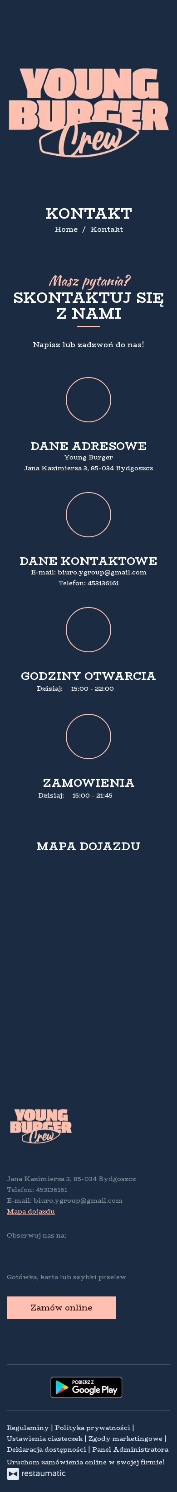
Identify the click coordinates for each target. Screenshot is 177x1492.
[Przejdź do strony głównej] (88, 112)
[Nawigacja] (160, 12)
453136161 (103, 583)
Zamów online (61, 1307)
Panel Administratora (130, 1449)
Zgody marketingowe (126, 1439)
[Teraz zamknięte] (120, 689)
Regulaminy (29, 1428)
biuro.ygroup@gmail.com (102, 572)
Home (66, 229)
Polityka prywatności (93, 1428)
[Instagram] (31, 1249)
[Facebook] (14, 1249)
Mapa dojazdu (31, 1211)
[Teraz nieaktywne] (118, 795)
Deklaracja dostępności (47, 1449)
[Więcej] (133, 689)
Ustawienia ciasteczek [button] (45, 1439)
